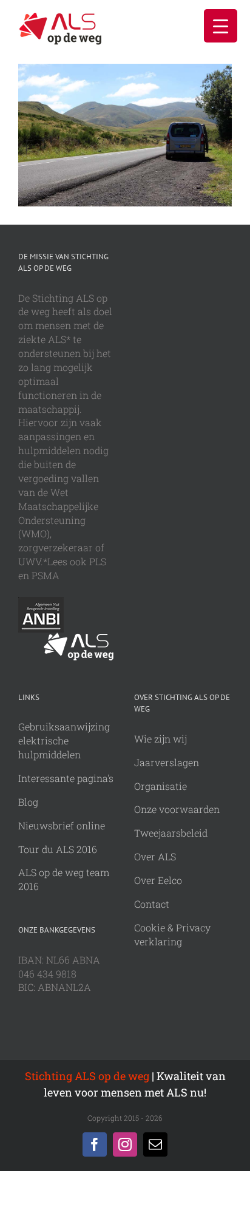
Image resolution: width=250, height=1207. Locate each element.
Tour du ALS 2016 (57, 849)
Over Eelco (158, 880)
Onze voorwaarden (177, 809)
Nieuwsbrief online (61, 825)
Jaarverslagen (166, 762)
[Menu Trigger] (220, 25)
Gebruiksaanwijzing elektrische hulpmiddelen (64, 740)
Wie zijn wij (160, 738)
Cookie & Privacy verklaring (172, 934)
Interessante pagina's (65, 778)
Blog (28, 801)
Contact (151, 903)
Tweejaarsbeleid (171, 832)
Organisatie (160, 786)
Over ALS (155, 856)
